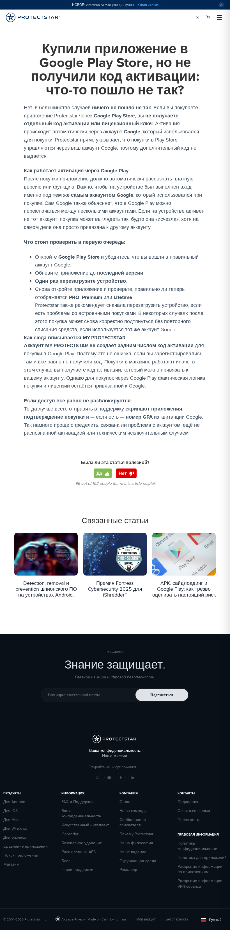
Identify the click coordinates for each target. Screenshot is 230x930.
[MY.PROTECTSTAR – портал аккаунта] (197, 17)
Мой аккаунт (146, 919)
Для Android (14, 801)
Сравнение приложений (25, 846)
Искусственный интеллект (85, 825)
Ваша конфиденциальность (81, 813)
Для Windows (15, 828)
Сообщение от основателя (132, 822)
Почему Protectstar (136, 834)
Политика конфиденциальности (197, 846)
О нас (124, 801)
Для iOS (10, 810)
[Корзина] (208, 17)
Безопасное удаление (81, 843)
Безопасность (177, 919)
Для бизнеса (14, 837)
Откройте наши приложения (115, 767)
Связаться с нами (194, 810)
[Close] (221, 5)
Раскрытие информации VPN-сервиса (200, 883)
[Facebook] (121, 777)
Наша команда (133, 810)
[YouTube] (109, 777)
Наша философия (136, 843)
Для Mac (11, 819)
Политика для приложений (202, 857)
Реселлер (128, 869)
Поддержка (188, 801)
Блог (65, 861)
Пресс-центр (189, 819)
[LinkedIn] (132, 777)
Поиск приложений (20, 855)
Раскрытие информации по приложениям (200, 869)
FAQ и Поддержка (77, 801)
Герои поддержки (77, 869)
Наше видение (132, 852)
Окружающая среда (137, 861)
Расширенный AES (78, 852)
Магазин (11, 864)
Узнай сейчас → (150, 4)
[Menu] (219, 17)
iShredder (70, 834)
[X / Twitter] (97, 777)
